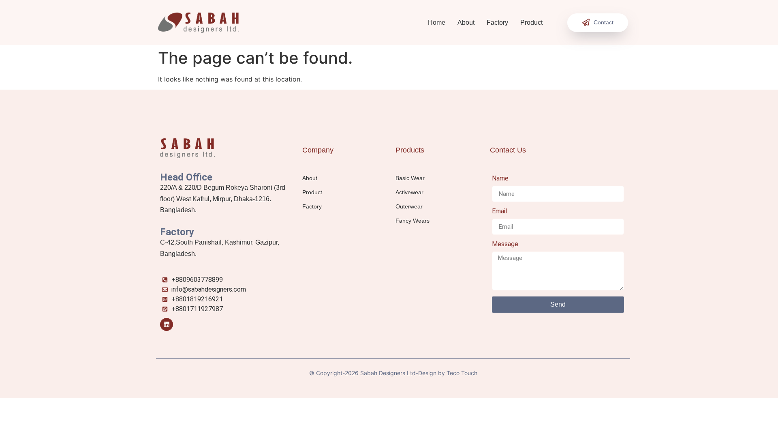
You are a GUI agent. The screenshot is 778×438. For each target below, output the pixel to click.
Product (531, 22)
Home (436, 22)
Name (500, 178)
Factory (497, 22)
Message (505, 244)
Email (499, 211)
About (465, 22)
